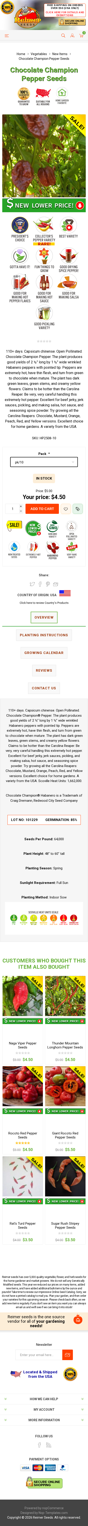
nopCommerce (53, 1508)
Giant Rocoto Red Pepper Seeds (65, 1135)
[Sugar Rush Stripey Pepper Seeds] (65, 1176)
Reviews (44, 671)
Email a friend (55, 584)
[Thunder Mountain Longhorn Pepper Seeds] (65, 996)
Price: (40, 491)
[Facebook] (39, 1445)
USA (53, 595)
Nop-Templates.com (53, 1513)
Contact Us (44, 688)
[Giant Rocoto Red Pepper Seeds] (65, 1086)
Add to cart (42, 509)
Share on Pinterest (48, 584)
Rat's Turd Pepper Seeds (23, 1226)
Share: (44, 575)
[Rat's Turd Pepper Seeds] (22, 1176)
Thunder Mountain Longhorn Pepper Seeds (65, 1045)
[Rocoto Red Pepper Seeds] (22, 1086)
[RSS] (48, 1445)
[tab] (44, 618)
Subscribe (67, 1355)
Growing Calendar (44, 653)
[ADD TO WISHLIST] (66, 509)
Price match (78, 509)
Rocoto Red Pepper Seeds (22, 1135)
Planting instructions (44, 635)
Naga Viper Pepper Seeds (23, 1045)
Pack (42, 454)
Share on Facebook (40, 584)
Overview (44, 617)
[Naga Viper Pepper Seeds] (22, 996)
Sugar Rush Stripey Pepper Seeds (65, 1226)
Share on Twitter (32, 584)
